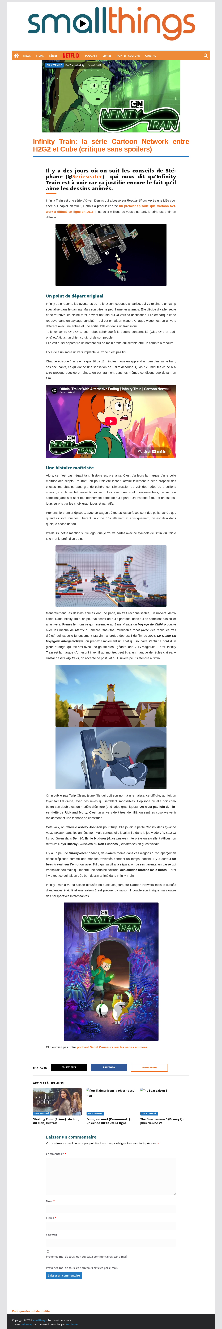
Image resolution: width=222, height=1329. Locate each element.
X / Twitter (69, 1067)
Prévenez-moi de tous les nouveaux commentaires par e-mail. (86, 1257)
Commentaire (56, 1154)
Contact (151, 55)
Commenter (149, 1067)
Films (40, 55)
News (27, 55)
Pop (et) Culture (128, 55)
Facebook (109, 1067)
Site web (51, 1235)
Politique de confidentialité (31, 1311)
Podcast (91, 55)
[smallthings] (16, 55)
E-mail (51, 1218)
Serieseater (87, 176)
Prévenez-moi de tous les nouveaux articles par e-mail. (82, 1268)
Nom (50, 1201)
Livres (107, 55)
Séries (53, 55)
